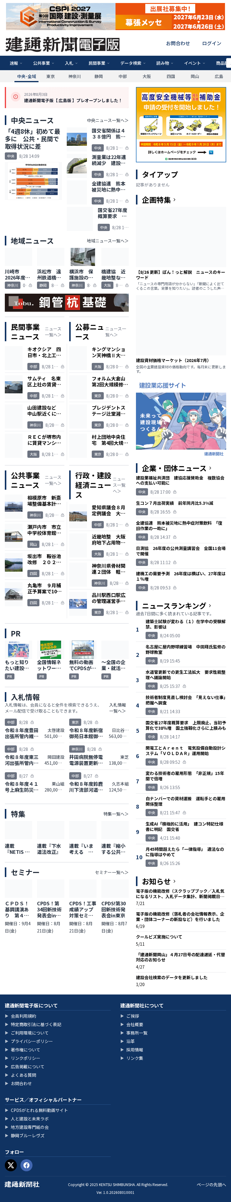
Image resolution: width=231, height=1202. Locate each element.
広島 (219, 76)
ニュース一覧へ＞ (53, 332)
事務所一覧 (133, 1033)
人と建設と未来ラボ (27, 1119)
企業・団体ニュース (174, 468)
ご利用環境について (27, 1033)
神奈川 (74, 76)
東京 (50, 76)
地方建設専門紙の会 (27, 1127)
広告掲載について (25, 1066)
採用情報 (131, 1050)
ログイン (211, 43)
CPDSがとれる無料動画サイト (36, 1110)
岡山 (195, 76)
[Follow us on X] (11, 1165)
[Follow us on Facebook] (26, 1165)
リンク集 (131, 1058)
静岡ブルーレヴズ (25, 1135)
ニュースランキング (174, 605)
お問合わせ (178, 43)
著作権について (22, 1050)
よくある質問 (20, 1075)
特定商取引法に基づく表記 (33, 1024)
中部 (123, 76)
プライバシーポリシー (29, 1041)
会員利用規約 (20, 1016)
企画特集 (156, 199)
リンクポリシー (22, 1058)
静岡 (98, 76)
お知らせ (156, 881)
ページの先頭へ (211, 1185)
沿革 (127, 1041)
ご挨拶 (129, 1016)
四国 (171, 76)
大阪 (147, 76)
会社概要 (131, 1024)
